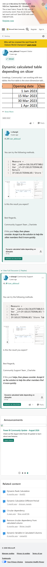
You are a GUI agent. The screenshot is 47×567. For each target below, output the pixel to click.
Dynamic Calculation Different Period (23, 500)
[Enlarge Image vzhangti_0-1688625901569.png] (24, 190)
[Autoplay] (19, 473)
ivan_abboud (14, 51)
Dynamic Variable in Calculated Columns (24, 533)
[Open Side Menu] (3, 29)
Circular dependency (16, 510)
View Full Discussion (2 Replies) (15, 270)
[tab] (22, 473)
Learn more (31, 45)
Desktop (7, 36)
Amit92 (22, 494)
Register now (8, 20)
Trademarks (6, 558)
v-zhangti (14, 132)
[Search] (27, 29)
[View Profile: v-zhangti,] (7, 133)
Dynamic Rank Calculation (18, 491)
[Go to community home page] (16, 29)
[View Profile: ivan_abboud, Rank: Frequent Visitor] (5, 53)
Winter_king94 (25, 526)
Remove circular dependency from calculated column (22, 521)
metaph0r (23, 536)
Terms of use (37, 553)
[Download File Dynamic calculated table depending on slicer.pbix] (40, 251)
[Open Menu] (43, 36)
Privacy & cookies (23, 553)
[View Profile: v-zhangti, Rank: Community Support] (5, 277)
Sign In (41, 29)
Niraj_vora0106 (23, 514)
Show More (9, 111)
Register (34, 29)
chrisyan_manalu (25, 504)
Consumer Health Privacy (34, 562)
